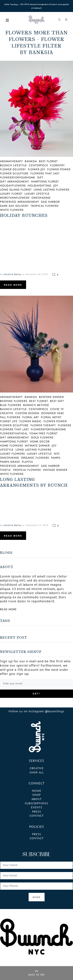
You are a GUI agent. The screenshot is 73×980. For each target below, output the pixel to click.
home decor (40, 441)
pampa (55, 458)
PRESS (36, 811)
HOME (36, 791)
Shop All (36, 772)
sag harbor (50, 202)
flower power (58, 169)
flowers (64, 425)
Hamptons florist (45, 181)
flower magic (30, 421)
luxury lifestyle (37, 194)
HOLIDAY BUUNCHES (23, 215)
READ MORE (13, 285)
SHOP (36, 795)
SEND (37, 897)
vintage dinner (55, 470)
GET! (36, 693)
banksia (31, 161)
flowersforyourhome (48, 429)
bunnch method (36, 405)
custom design (27, 413)
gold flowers (42, 437)
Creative (37, 768)
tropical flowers (45, 206)
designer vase (52, 413)
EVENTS (36, 807)
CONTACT (37, 815)
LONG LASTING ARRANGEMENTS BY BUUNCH (34, 482)
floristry (57, 165)
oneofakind (41, 198)
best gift (57, 401)
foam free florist (44, 433)
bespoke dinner (51, 397)
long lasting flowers (51, 190)
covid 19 (57, 409)
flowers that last (45, 173)
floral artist (51, 417)
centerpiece (38, 165)
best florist (48, 161)
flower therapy (43, 425)
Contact (37, 838)
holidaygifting (39, 185)
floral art (30, 417)
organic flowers (35, 458)
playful (27, 462)
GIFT (40, 177)
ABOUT (36, 799)
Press (36, 834)
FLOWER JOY (36, 169)
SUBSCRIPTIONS (36, 803)
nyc (57, 454)
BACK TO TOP (36, 975)
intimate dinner (37, 445)
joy (55, 185)
